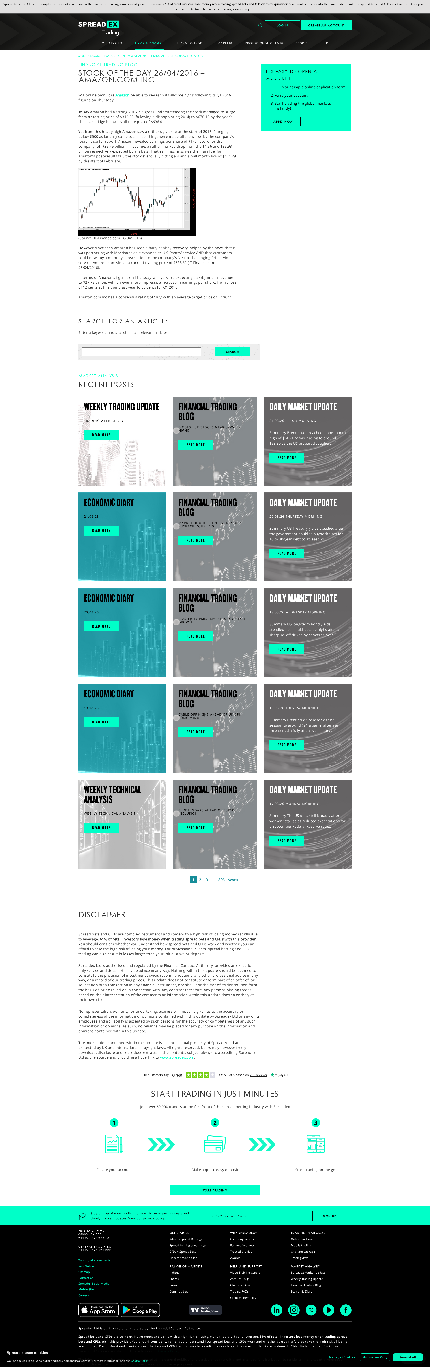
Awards (235, 1258)
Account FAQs (239, 1279)
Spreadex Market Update (308, 1273)
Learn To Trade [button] (190, 43)
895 (221, 879)
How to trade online (183, 1258)
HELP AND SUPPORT (246, 1266)
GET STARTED (180, 1233)
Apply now (283, 121)
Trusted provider (242, 1252)
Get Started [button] (112, 43)
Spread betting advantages (188, 1245)
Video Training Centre (245, 1273)
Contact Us (86, 1278)
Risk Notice (86, 1266)
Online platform (302, 1239)
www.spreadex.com (177, 1057)
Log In (282, 25)
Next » (233, 879)
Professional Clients (264, 43)
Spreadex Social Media (93, 1284)
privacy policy (154, 1218)
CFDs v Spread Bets (183, 1252)
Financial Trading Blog (168, 55)
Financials (111, 55)
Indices (174, 1273)
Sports (301, 43)
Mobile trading (301, 1245)
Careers (83, 1295)
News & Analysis (134, 55)
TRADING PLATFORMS (308, 1233)
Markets (224, 43)
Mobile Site (86, 1289)
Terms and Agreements (94, 1260)
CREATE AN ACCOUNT (326, 25)
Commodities (179, 1291)
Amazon (123, 95)
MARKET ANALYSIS (305, 1266)
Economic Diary (301, 1291)
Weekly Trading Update (307, 1279)
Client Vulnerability (243, 1298)
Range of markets (242, 1245)
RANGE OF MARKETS (186, 1266)
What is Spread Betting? (186, 1239)
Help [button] (324, 43)
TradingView (299, 1258)
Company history (242, 1239)
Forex (173, 1285)
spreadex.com (89, 55)
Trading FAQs (239, 1291)
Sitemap (84, 1272)
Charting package (303, 1252)
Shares (174, 1279)
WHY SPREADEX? (243, 1233)
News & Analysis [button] (149, 42)
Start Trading (214, 1190)
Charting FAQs (240, 1285)
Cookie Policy (139, 1361)
